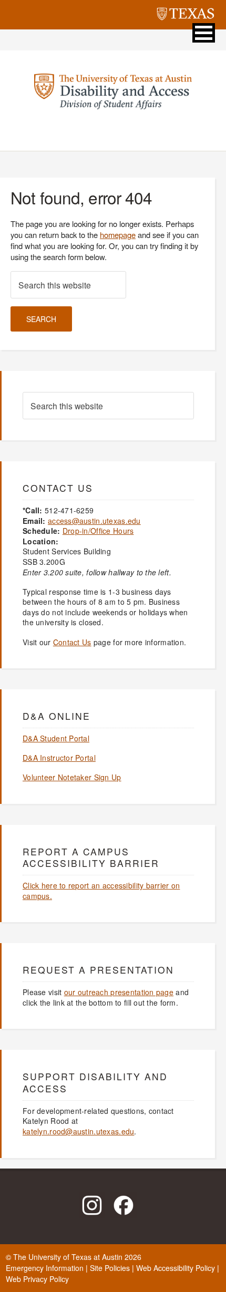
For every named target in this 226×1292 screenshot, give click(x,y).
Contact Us (72, 642)
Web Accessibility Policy (175, 1268)
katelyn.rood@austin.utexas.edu (78, 1131)
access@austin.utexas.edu (94, 520)
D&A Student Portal (56, 738)
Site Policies (110, 1268)
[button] (203, 33)
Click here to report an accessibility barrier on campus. (101, 890)
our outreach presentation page (118, 992)
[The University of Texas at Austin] (185, 15)
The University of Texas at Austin (67, 1257)
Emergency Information (45, 1268)
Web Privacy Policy (37, 1279)
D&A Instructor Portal (59, 757)
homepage (118, 234)
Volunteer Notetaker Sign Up (72, 777)
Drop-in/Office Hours (98, 530)
